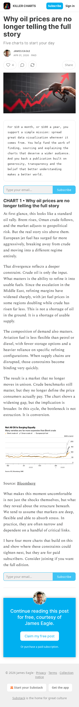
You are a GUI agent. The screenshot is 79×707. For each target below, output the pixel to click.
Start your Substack (28, 687)
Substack (18, 698)
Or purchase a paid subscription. (40, 647)
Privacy (41, 673)
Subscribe (54, 6)
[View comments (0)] (22, 65)
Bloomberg (26, 483)
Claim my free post (40, 636)
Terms (52, 673)
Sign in (70, 6)
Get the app (60, 687)
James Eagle (21, 51)
